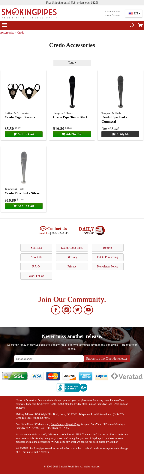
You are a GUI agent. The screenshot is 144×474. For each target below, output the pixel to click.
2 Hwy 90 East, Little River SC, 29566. (49, 428)
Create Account (112, 15)
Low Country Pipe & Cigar (65, 424)
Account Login (112, 11)
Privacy (72, 266)
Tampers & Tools (62, 113)
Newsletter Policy (107, 266)
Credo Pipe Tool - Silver (22, 193)
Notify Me (122, 134)
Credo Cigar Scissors (20, 117)
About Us (36, 257)
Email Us (44, 233)
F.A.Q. (36, 266)
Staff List (36, 247)
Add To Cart (26, 134)
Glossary (72, 257)
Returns (107, 247)
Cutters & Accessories (17, 113)
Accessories (7, 32)
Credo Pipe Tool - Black (70, 117)
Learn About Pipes (72, 247)
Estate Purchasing (107, 257)
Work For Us (36, 275)
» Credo (19, 32)
